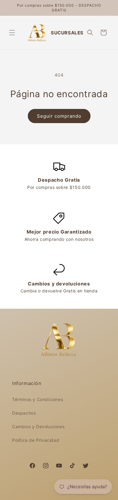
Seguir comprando (59, 116)
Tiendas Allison (42, 495)
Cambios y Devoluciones (38, 426)
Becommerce (93, 495)
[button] (12, 32)
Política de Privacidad (35, 440)
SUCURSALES (67, 33)
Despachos (24, 413)
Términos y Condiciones (37, 399)
